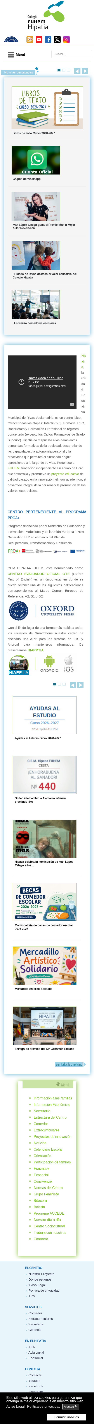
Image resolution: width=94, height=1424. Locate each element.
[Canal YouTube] (38, 42)
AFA (31, 1347)
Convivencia (43, 1181)
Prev (77, 71)
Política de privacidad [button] (44, 1406)
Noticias (40, 1143)
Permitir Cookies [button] (66, 1417)
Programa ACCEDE (49, 1213)
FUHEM (13, 468)
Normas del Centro (48, 1188)
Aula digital (36, 1352)
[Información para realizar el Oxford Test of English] (42, 622)
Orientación (42, 1156)
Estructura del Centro (50, 1117)
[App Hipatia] (29, 42)
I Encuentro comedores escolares (34, 323)
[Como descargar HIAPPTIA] (42, 676)
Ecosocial (41, 1175)
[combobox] (71, 54)
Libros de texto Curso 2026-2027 (34, 133)
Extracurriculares (46, 1130)
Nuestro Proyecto (41, 1274)
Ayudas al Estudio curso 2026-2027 (38, 738)
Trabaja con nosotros (50, 1232)
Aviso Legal (36, 1285)
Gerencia (34, 1330)
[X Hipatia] (57, 42)
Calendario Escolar (48, 1149)
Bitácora (40, 1200)
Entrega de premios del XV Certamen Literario (44, 1048)
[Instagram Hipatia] (66, 42)
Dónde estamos (40, 1279)
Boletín (39, 1207)
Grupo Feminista (46, 1194)
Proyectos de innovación (52, 1136)
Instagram (35, 1392)
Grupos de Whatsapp (27, 178)
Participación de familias (52, 1162)
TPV (31, 1296)
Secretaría (42, 1111)
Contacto (41, 1239)
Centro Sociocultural (49, 1226)
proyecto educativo (65, 474)
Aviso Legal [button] (15, 1406)
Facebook (35, 1386)
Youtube (34, 1381)
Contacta (35, 1375)
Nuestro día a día (47, 1220)
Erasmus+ (41, 1168)
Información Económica (52, 1105)
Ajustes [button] (70, 1407)
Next (85, 71)
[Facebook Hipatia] (48, 42)
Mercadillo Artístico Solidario (33, 988)
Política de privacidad (43, 1290)
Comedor (41, 1124)
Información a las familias (53, 1098)
